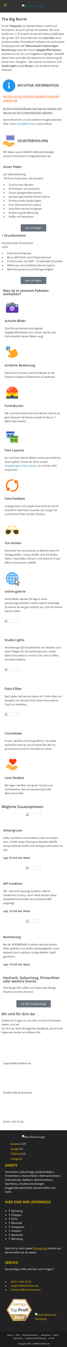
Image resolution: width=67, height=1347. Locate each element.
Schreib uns (41, 1248)
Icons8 (51, 1338)
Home (9, 1335)
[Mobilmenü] (5, 6)
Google (14, 1149)
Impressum (18, 1338)
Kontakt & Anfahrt (30, 1335)
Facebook (16, 1144)
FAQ (17, 1335)
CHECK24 (15, 1154)
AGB (55, 1335)
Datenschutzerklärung (35, 1338)
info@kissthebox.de (41, 1343)
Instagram (16, 1159)
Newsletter (45, 1335)
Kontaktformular (26, 123)
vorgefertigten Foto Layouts (21, 465)
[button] (4, 14)
